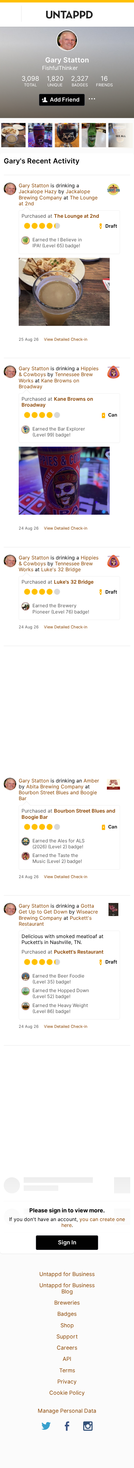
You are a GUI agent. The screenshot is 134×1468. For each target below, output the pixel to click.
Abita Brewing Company (55, 786)
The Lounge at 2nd (76, 216)
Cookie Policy (67, 1392)
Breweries (67, 1302)
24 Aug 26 (29, 528)
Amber (91, 780)
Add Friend (64, 99)
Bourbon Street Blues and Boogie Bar (58, 795)
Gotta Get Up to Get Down (56, 909)
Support (67, 1336)
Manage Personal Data (67, 1410)
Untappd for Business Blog (67, 1288)
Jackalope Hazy (38, 191)
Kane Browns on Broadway (49, 383)
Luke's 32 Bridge (61, 569)
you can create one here (93, 1222)
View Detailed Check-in (65, 339)
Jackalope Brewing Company (54, 194)
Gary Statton (34, 185)
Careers (67, 1347)
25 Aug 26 (29, 339)
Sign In (67, 1242)
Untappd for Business (67, 1274)
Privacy (67, 1381)
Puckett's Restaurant (78, 952)
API (67, 1359)
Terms (67, 1370)
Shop (67, 1325)
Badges (67, 1314)
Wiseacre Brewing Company (58, 915)
